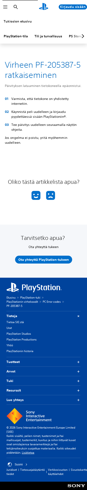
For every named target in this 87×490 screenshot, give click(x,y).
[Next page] (82, 36)
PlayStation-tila (16, 36)
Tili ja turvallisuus (48, 36)
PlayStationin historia (19, 351)
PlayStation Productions (21, 339)
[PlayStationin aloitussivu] (43, 7)
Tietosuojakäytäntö (32, 470)
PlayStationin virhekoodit (22, 302)
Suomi (19, 464)
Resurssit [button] (13, 390)
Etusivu (11, 297)
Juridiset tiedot (11, 472)
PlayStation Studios (18, 334)
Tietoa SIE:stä (15, 322)
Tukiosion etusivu (18, 21)
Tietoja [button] (11, 316)
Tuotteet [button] (13, 362)
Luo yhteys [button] (15, 400)
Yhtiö (9, 345)
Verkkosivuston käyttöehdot (58, 472)
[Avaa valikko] (5, 7)
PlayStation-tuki (30, 297)
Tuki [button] (9, 381)
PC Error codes (52, 302)
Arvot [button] (10, 371)
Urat (9, 328)
